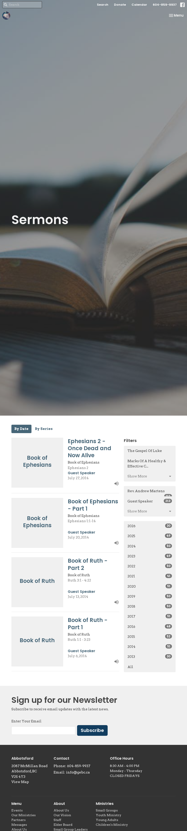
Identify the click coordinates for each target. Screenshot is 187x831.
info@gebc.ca (78, 772)
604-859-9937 (165, 4)
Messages (19, 824)
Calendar (139, 4)
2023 (148, 556)
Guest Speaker (148, 501)
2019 (148, 596)
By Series (44, 429)
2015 (148, 637)
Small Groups (107, 810)
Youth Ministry (108, 815)
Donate (120, 4)
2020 (148, 586)
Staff (57, 820)
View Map (20, 782)
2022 (148, 566)
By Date (21, 429)
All (130, 667)
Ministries (105, 803)
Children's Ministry (112, 824)
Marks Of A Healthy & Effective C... (146, 463)
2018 (148, 606)
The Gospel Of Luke (144, 451)
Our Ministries (23, 815)
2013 (148, 657)
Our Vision (62, 815)
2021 (148, 576)
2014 (148, 647)
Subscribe (92, 730)
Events (17, 810)
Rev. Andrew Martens (148, 492)
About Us (61, 810)
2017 (148, 616)
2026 (148, 526)
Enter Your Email (26, 721)
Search (102, 4)
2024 (148, 546)
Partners (18, 820)
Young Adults (107, 820)
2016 (148, 627)
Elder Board (63, 824)
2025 (148, 536)
